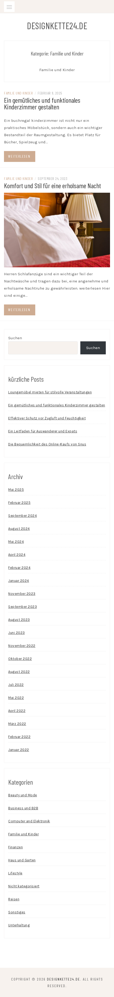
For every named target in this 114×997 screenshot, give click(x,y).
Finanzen (15, 847)
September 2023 (22, 607)
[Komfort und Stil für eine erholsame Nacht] (57, 229)
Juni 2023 (16, 633)
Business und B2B (23, 808)
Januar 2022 (18, 750)
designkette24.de (57, 25)
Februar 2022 (19, 737)
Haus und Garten (22, 860)
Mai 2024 (16, 542)
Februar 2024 (19, 568)
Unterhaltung (19, 925)
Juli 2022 (16, 685)
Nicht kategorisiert (24, 886)
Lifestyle (15, 873)
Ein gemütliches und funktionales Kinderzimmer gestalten (42, 103)
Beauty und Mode (22, 795)
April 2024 (16, 555)
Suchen (15, 338)
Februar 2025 (19, 503)
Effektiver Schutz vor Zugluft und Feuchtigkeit (47, 418)
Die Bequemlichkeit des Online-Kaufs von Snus (47, 444)
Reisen (13, 899)
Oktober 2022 (20, 659)
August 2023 (19, 620)
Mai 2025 (16, 490)
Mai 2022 (16, 698)
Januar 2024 (18, 581)
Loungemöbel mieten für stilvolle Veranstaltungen (50, 392)
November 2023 (22, 594)
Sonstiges (16, 912)
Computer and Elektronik (29, 821)
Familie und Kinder (18, 93)
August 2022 (19, 672)
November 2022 (22, 646)
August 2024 (19, 529)
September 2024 (22, 516)
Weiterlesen (19, 156)
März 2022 (17, 724)
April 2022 (16, 711)
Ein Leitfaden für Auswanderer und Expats (42, 431)
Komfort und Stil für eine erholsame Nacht (52, 185)
